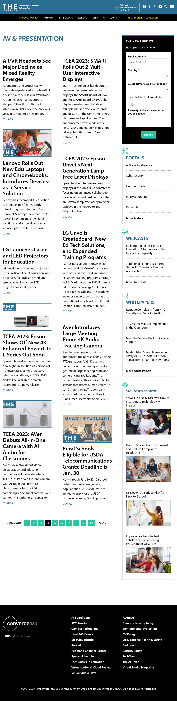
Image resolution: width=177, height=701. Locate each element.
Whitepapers (140, 302)
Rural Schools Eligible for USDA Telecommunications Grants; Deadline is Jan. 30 (87, 460)
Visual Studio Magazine (138, 667)
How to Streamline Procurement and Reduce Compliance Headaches (147, 449)
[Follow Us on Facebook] (149, 6)
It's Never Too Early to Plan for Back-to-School (145, 494)
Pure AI (76, 645)
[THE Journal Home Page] (21, 7)
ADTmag (128, 617)
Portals (135, 158)
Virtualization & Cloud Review (91, 667)
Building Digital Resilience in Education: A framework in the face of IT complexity (145, 249)
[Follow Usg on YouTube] (160, 6)
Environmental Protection (140, 629)
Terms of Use (109, 688)
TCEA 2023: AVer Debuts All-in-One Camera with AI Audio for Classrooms (24, 446)
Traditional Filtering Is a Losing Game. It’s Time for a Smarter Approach (145, 267)
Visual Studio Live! (83, 673)
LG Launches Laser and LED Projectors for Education (25, 255)
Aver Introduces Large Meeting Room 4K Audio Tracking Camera (82, 336)
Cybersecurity (134, 176)
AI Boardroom (80, 617)
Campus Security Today (138, 623)
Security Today (132, 651)
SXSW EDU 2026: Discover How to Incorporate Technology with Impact (148, 401)
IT (123, 17)
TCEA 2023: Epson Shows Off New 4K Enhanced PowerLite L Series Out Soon (27, 345)
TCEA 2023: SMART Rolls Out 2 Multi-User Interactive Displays (85, 69)
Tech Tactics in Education (87, 662)
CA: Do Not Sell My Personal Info (137, 688)
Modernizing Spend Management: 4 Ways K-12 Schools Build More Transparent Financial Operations (148, 356)
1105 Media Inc (44, 688)
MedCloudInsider (82, 640)
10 (91, 523)
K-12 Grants (66, 17)
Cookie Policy (88, 688)
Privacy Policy (155, 97)
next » (102, 523)
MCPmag (129, 634)
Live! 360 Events (82, 634)
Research (82, 17)
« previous (14, 523)
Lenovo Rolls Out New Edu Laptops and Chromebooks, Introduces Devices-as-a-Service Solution (26, 178)
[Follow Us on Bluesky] (144, 6)
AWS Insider (79, 623)
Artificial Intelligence (139, 165)
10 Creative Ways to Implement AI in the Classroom (147, 325)
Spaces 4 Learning (83, 656)
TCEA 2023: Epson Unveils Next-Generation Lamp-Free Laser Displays (85, 167)
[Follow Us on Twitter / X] (154, 6)
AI (104, 17)
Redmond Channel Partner (88, 651)
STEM (95, 17)
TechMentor (130, 656)
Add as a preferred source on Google (128, 7)
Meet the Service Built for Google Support (147, 340)
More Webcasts (136, 282)
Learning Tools (135, 186)
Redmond (129, 645)
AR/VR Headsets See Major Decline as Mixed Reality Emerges (27, 69)
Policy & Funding (137, 197)
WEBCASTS (137, 238)
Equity (113, 17)
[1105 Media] (20, 655)
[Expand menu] (172, 7)
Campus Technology (84, 629)
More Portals (134, 218)
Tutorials (49, 17)
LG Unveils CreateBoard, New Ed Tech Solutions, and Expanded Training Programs (84, 244)
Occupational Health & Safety (142, 640)
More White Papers (138, 371)
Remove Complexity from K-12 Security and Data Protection (145, 311)
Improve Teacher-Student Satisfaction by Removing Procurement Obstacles (142, 540)
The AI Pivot (131, 662)
